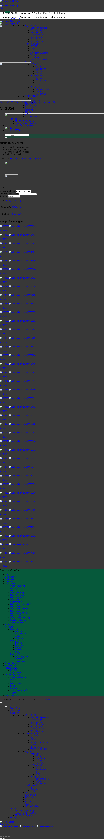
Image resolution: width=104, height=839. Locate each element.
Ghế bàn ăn (41, 69)
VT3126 (3, 497)
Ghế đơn (19, 647)
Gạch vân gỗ (36, 30)
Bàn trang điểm (42, 89)
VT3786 (3, 359)
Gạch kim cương (17, 586)
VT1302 (3, 531)
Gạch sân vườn (37, 32)
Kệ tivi (38, 82)
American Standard (39, 53)
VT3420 (3, 514)
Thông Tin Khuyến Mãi (25, 123)
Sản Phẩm (15, 102)
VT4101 (3, 557)
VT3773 (3, 480)
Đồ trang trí (30, 112)
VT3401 (3, 411)
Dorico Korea (36, 57)
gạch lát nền (15, 588)
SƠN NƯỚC (11, 665)
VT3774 (3, 471)
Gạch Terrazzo (37, 35)
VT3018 (3, 445)
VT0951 (3, 325)
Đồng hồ (29, 110)
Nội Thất (9, 627)
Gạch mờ (14, 590)
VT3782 (3, 248)
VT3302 (3, 540)
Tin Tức (13, 808)
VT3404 (3, 506)
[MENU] (6, 706)
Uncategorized (11, 695)
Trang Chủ (15, 19)
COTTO (34, 46)
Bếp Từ (33, 98)
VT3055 (3, 316)
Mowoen (14, 688)
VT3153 (3, 488)
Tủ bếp (39, 71)
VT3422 (3, 566)
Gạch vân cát (16, 606)
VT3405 (3, 368)
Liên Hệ (13, 817)
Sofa (38, 85)
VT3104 (3, 274)
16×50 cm (16, 207)
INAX (32, 48)
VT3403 (3, 239)
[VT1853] (11, 139)
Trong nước (17, 214)
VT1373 (3, 523)
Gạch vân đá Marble (39, 28)
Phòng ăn (34, 64)
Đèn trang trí (30, 105)
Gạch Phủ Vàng (17, 595)
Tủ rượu (39, 73)
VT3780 (3, 394)
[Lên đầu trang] (1, 702)
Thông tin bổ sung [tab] (13, 201)
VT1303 (3, 351)
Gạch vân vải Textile (19, 613)
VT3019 (3, 291)
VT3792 (3, 334)
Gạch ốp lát (27, 102)
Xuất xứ (3, 196)
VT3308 (3, 308)
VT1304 (3, 256)
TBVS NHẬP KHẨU (39, 60)
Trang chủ (4, 102)
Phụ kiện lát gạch (38, 41)
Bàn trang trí (41, 80)
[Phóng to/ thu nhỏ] (1, 836)
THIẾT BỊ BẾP (31, 96)
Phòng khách (36, 76)
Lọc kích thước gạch (9, 194)
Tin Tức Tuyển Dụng (24, 121)
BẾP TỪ (14, 670)
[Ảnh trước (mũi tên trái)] (1, 838)
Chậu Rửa (35, 101)
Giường (39, 92)
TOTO (33, 51)
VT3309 (3, 265)
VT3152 (3, 420)
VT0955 (3, 428)
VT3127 (3, 549)
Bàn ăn (39, 67)
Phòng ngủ (35, 87)
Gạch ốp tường (37, 39)
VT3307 (3, 463)
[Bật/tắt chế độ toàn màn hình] (4, 836)
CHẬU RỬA (15, 672)
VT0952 (3, 437)
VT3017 (3, 385)
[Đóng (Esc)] (9, 836)
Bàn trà (39, 78)
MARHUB (47, 699)
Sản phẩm (14, 713)
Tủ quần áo (41, 94)
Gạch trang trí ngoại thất (44, 102)
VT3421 (3, 282)
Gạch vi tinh (15, 615)
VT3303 (3, 231)
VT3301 (3, 402)
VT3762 (3, 342)
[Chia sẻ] (6, 836)
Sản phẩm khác (32, 117)
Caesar (33, 55)
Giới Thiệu (15, 21)
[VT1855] (11, 126)
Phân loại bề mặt (7, 191)
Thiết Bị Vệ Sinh (32, 44)
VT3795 (3, 377)
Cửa (27, 114)
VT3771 (3, 454)
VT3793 (3, 299)
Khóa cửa (29, 107)
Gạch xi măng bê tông (20, 618)
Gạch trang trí (36, 37)
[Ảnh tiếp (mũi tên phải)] (4, 838)
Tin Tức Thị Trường (24, 126)
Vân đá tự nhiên (17, 622)
